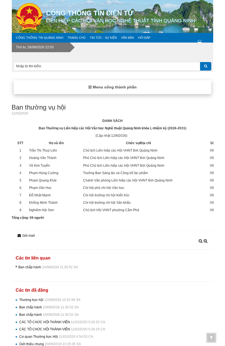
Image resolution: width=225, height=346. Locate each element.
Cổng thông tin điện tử (120, 16)
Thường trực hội (49, 300)
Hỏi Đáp (144, 37)
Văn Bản (127, 37)
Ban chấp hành (48, 267)
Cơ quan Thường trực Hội (56, 337)
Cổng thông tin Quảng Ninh (39, 37)
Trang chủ (77, 37)
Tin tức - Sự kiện (103, 37)
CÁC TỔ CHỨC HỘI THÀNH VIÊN (62, 322)
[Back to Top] (211, 337)
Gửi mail (28, 236)
